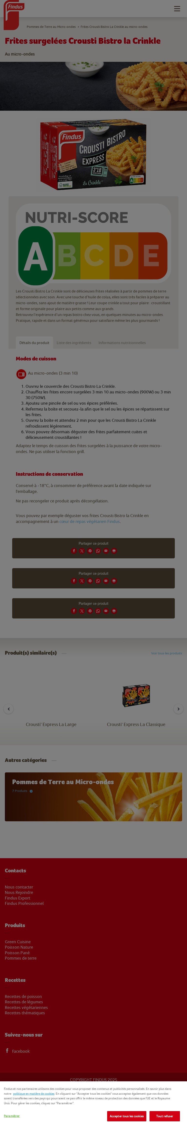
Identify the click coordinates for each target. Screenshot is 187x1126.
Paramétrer (12, 1116)
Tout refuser (164, 1116)
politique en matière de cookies (33, 1093)
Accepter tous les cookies (127, 1116)
